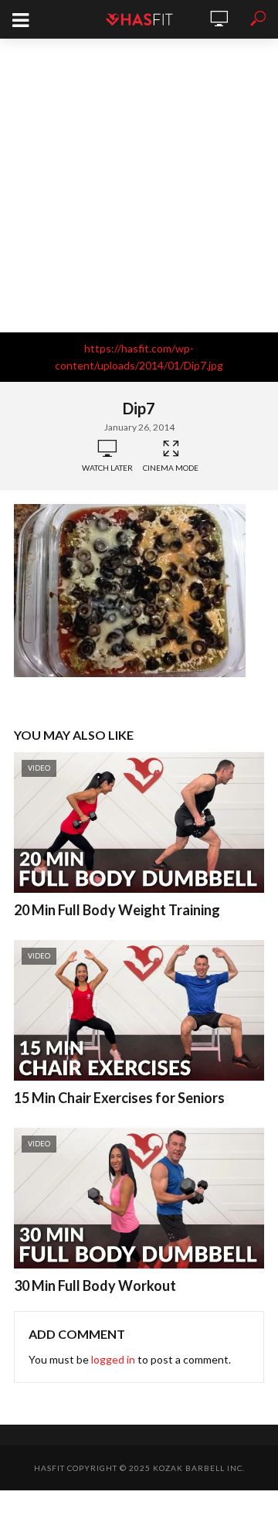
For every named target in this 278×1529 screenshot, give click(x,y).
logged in (113, 1359)
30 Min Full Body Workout (95, 1285)
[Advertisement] (139, 185)
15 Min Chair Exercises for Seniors (119, 1097)
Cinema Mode (170, 467)
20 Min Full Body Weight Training (117, 909)
